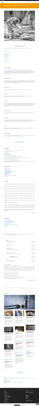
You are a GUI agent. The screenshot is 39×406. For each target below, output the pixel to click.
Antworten (33, 241)
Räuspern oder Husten (7, 54)
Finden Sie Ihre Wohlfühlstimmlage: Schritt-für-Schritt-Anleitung (19, 355)
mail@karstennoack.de (28, 398)
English (37, 0)
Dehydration (6, 55)
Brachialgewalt (6, 57)
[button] (5, 387)
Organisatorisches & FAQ (6, 399)
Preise (5, 394)
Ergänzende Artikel (6, 60)
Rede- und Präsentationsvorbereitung (7, 396)
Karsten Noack (11, 256)
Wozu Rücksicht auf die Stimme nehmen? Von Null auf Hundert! (11, 221)
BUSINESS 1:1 (5, 392)
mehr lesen (19, 304)
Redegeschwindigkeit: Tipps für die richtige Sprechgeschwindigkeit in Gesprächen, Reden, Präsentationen (8, 318)
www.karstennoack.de (30, 400)
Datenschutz (6, 174)
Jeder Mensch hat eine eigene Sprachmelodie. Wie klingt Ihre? (8, 350)
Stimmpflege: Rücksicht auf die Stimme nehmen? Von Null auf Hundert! (9, 333)
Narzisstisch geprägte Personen (7, 397)
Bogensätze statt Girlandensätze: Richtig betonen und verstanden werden (30, 317)
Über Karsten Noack (6, 398)
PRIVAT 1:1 (5, 391)
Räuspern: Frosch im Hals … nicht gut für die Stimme (19, 300)
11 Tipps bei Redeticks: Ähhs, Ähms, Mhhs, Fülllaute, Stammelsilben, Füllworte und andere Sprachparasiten (30, 332)
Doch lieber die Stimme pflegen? (19, 141)
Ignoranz (6, 58)
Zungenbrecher (6, 225)
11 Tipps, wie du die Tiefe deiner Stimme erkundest (9, 222)
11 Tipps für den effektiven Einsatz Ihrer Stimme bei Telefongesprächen (11, 224)
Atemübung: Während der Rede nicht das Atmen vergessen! (8, 361)
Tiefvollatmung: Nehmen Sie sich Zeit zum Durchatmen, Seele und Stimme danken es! (30, 342)
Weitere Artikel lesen (19, 372)
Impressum (5, 401)
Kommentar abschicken (31, 280)
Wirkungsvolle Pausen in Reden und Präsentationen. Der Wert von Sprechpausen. (19, 343)
